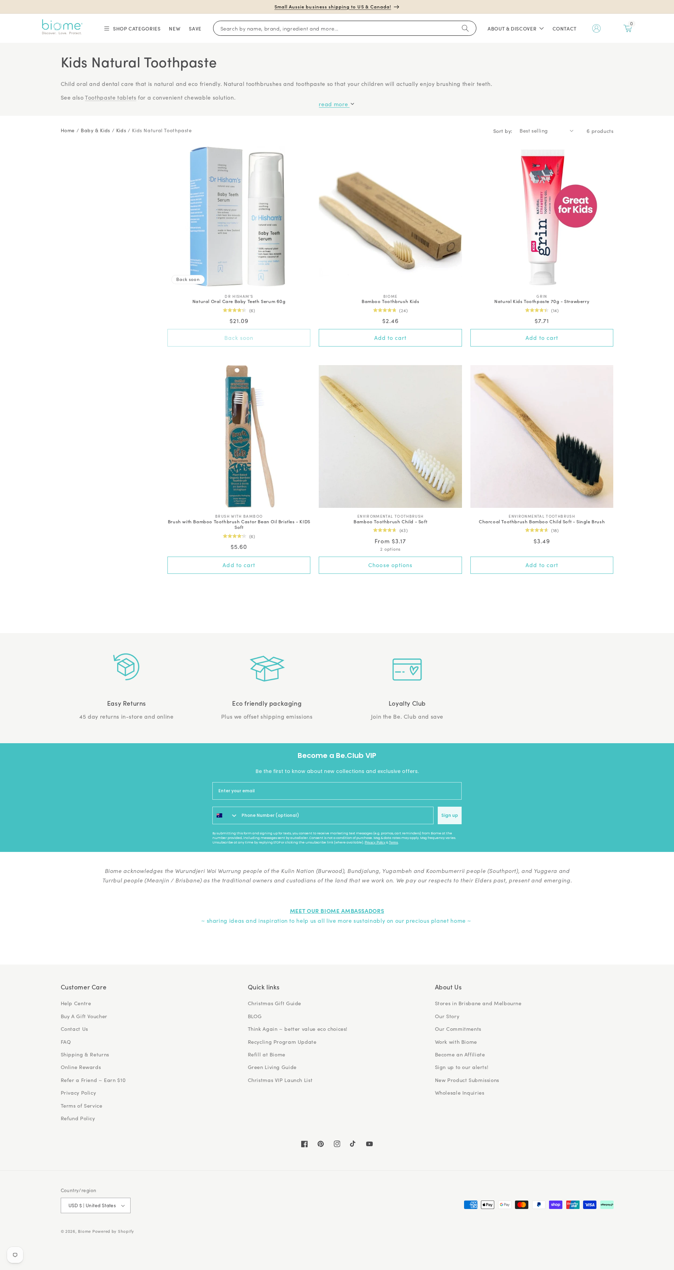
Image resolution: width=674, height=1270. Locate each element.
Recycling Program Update (282, 1041)
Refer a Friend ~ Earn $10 (93, 1079)
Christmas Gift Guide (275, 1003)
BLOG (255, 1016)
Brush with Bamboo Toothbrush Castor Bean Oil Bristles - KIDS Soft (239, 525)
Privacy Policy (375, 842)
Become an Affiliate (460, 1054)
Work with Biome (456, 1041)
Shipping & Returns (85, 1054)
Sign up (449, 815)
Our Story (447, 1016)
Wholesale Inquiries (459, 1092)
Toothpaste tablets (110, 97)
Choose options (390, 565)
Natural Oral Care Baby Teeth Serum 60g (239, 301)
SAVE (195, 28)
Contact (565, 28)
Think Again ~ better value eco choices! (298, 1028)
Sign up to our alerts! (462, 1066)
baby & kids (95, 130)
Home (68, 130)
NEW (174, 28)
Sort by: (502, 130)
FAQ (66, 1041)
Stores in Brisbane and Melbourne (478, 1003)
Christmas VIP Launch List (280, 1079)
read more (334, 104)
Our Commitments (458, 1028)
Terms (393, 842)
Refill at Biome (266, 1054)
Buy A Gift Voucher (84, 1016)
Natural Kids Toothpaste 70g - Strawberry (541, 301)
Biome (84, 1231)
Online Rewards (81, 1066)
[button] (131, 28)
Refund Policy (78, 1118)
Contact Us (74, 1028)
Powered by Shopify (113, 1231)
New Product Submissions (467, 1079)
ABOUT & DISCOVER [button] (512, 28)
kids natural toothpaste (162, 130)
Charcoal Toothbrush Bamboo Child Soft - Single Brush (542, 522)
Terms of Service (82, 1105)
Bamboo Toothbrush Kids (390, 301)
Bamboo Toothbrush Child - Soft (390, 522)
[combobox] (225, 815)
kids (121, 130)
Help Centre (76, 1003)
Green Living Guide (272, 1066)
